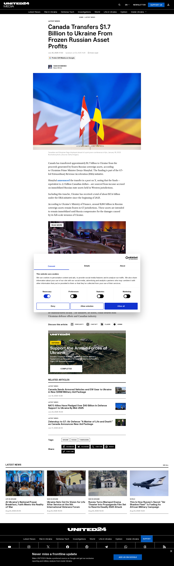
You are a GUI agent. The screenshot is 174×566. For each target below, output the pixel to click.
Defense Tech (67, 11)
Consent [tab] (51, 266)
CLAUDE (107, 324)
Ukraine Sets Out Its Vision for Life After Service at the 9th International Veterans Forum (66, 504)
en (126, 4)
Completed (66, 368)
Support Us (156, 4)
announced (63, 180)
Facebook (70, 447)
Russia (74, 440)
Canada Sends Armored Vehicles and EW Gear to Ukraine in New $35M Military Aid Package (80, 390)
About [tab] (122, 266)
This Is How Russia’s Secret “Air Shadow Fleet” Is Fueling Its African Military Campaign (147, 504)
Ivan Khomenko (60, 66)
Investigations (84, 11)
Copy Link (70, 451)
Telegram (85, 447)
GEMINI (119, 324)
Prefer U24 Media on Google (63, 58)
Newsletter (139, 4)
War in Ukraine (50, 11)
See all (165, 465)
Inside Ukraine (137, 11)
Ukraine (65, 440)
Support (147, 539)
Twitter (98, 447)
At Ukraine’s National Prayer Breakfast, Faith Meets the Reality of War (24, 504)
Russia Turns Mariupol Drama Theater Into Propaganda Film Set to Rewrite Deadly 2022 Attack (107, 504)
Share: (51, 449)
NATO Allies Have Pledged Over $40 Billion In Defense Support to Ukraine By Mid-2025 (77, 406)
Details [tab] (87, 266)
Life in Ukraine (110, 11)
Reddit (111, 447)
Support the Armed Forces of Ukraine (78, 350)
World (97, 11)
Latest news (90, 17)
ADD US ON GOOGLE (128, 557)
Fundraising (84, 440)
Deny (53, 306)
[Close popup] (171, 551)
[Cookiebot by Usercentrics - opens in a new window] (127, 258)
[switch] (73, 296)
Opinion (123, 11)
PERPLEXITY (79, 324)
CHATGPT (94, 324)
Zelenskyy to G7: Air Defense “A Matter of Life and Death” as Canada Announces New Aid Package (80, 423)
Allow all (121, 306)
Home (81, 17)
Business (53, 251)
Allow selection (87, 306)
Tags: (51, 440)
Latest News (34, 11)
